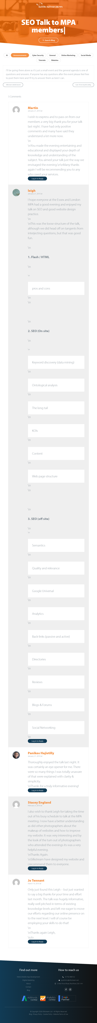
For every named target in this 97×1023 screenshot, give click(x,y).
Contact (28, 987)
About (28, 983)
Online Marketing (68, 55)
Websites (54, 60)
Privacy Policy (37, 1014)
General (52, 55)
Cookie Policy (47, 1014)
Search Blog (49, 40)
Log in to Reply (37, 178)
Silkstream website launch (13, 85)
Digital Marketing (28, 980)
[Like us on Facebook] (66, 989)
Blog (28, 990)
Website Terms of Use (60, 1014)
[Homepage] (48, 5)
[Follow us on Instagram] (70, 989)
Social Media (86, 55)
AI (7, 55)
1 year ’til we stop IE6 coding (83, 85)
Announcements (19, 55)
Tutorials (42, 60)
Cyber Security (38, 55)
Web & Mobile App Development (28, 977)
